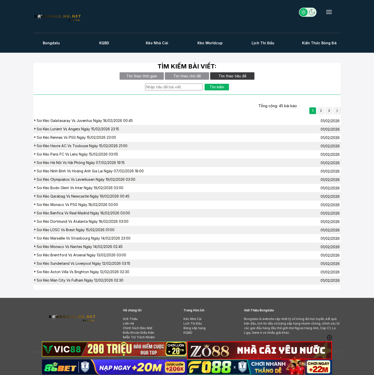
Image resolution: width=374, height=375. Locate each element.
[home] (57, 17)
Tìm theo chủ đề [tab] (187, 76)
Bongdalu (51, 43)
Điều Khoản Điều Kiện (138, 333)
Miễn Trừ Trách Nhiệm (139, 337)
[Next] (337, 110)
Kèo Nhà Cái (157, 43)
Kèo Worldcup (210, 43)
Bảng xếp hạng (194, 328)
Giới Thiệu (130, 319)
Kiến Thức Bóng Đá (319, 43)
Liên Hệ (128, 323)
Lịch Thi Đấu (263, 43)
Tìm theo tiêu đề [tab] (232, 76)
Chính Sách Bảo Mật (137, 328)
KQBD (104, 43)
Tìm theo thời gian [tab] (141, 76)
